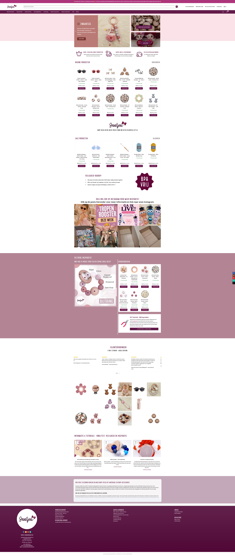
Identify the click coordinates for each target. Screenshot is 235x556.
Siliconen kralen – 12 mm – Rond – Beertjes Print (110, 105)
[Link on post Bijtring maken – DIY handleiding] (117, 448)
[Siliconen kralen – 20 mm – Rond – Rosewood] (145, 269)
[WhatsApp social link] (30, 532)
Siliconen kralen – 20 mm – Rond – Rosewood (145, 276)
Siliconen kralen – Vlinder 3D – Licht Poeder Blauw (96, 156)
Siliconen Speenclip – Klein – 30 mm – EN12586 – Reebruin (124, 80)
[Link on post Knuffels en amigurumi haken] (147, 448)
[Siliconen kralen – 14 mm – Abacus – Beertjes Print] (81, 98)
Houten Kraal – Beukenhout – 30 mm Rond (123, 276)
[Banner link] (145, 23)
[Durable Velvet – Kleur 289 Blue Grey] (139, 147)
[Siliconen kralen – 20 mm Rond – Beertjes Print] (124, 98)
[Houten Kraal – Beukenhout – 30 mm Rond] (123, 269)
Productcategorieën (60, 509)
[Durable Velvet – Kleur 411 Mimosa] (153, 147)
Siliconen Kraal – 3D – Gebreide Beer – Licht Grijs (153, 106)
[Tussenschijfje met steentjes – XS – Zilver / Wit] (139, 71)
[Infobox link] (89, 54)
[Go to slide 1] (101, 45)
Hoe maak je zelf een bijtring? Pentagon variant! (88, 459)
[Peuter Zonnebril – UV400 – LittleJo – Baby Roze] (96, 71)
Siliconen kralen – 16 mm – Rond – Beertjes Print (153, 79)
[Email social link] (26, 532)
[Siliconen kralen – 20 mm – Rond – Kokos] (145, 294)
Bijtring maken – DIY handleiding (117, 459)
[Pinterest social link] (28, 532)
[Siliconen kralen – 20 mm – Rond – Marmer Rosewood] (123, 294)
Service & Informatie (118, 509)
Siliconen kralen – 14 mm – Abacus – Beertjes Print (81, 106)
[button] (75, 31)
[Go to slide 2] (102, 45)
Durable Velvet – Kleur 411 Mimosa (153, 155)
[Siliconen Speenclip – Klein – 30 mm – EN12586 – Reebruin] (124, 71)
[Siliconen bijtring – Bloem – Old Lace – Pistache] (139, 98)
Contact (176, 509)
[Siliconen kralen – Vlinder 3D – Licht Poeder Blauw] (96, 147)
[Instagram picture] (85, 215)
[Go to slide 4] (119, 373)
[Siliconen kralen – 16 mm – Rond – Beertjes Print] (153, 71)
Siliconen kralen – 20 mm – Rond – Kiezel (155, 276)
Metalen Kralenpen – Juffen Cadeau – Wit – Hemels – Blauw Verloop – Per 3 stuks (81, 157)
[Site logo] (11, 6)
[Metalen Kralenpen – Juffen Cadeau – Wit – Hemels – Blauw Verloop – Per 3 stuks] (81, 147)
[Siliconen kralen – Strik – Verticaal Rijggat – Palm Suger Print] (110, 71)
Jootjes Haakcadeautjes (27, 535)
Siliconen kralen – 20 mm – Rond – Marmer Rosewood (123, 301)
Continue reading (88, 470)
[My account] (223, 12)
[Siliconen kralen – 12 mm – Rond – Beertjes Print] (110, 98)
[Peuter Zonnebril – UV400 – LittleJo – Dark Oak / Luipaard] (81, 71)
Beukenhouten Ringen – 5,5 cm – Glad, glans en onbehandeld (134, 277)
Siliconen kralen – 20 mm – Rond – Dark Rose (134, 301)
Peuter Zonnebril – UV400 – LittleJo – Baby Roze (96, 80)
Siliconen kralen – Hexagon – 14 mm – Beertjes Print (96, 106)
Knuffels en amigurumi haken (147, 459)
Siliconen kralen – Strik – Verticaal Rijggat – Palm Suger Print (110, 80)
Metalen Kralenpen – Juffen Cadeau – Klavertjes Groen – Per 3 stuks (110, 157)
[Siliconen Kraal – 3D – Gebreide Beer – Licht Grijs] (153, 98)
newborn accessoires (148, 500)
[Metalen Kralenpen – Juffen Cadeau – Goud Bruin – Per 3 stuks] (124, 147)
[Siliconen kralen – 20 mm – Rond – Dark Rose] (134, 294)
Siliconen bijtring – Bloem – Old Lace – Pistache (139, 106)
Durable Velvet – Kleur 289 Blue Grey (139, 155)
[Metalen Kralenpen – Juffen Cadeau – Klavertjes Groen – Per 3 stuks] (110, 147)
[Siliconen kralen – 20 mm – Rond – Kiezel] (155, 269)
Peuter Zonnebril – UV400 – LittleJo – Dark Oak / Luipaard (81, 80)
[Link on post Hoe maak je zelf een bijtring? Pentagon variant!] (88, 448)
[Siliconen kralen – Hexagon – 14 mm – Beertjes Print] (96, 98)
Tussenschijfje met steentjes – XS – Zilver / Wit (139, 80)
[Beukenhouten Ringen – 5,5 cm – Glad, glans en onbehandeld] (134, 269)
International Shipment (61, 520)
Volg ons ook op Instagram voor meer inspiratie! (117, 199)
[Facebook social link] (24, 532)
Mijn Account (177, 517)
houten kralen (89, 497)
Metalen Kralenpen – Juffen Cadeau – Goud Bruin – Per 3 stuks (125, 156)
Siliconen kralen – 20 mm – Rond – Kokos (145, 301)
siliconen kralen (121, 499)
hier (140, 326)
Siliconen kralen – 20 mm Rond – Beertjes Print (124, 106)
